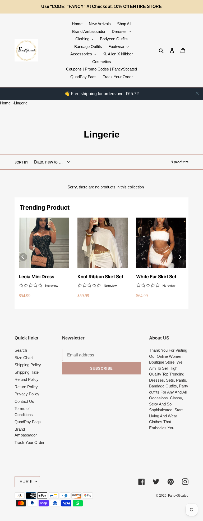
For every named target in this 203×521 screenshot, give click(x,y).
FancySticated (178, 495)
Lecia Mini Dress (36, 276)
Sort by (21, 162)
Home (5, 103)
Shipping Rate (27, 372)
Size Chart (24, 357)
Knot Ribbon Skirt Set (100, 276)
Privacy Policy (27, 394)
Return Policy (26, 387)
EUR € (26, 481)
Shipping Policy (28, 365)
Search (21, 350)
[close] (197, 93)
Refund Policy (27, 379)
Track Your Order (29, 442)
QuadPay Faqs (28, 422)
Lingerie (20, 103)
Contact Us (24, 401)
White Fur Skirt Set (156, 276)
